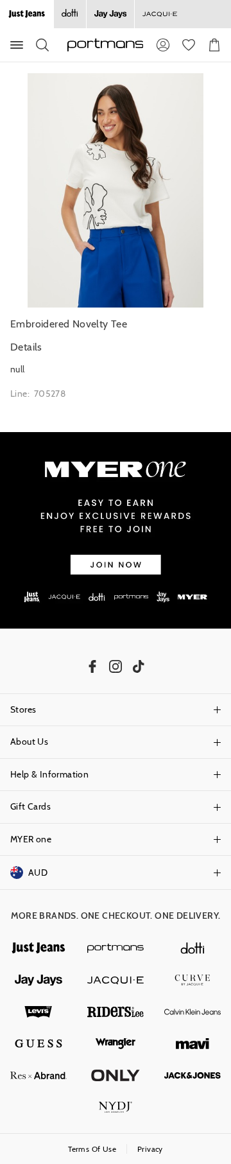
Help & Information (49, 774)
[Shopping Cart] (214, 44)
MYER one (30, 839)
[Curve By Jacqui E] (192, 980)
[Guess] (38, 1044)
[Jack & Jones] (192, 1075)
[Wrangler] (115, 1044)
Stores (23, 709)
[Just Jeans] (38, 948)
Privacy (150, 1149)
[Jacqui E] (159, 14)
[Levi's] (38, 1012)
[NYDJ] (115, 1107)
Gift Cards (30, 806)
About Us (29, 741)
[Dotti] (192, 948)
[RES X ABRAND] (38, 1075)
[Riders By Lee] (115, 1012)
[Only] (115, 1075)
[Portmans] (115, 948)
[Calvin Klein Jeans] (192, 1012)
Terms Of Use (92, 1149)
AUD (37, 872)
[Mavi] (192, 1044)
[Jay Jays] (110, 14)
